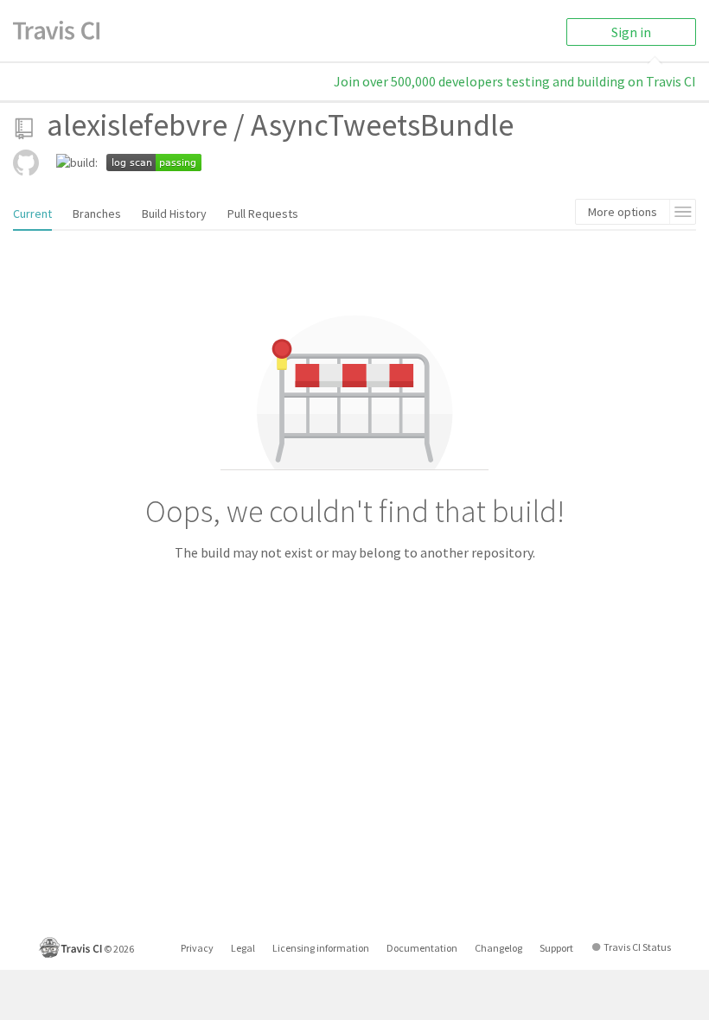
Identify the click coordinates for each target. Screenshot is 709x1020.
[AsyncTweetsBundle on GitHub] (26, 162)
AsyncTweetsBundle (382, 124)
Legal (243, 947)
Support (556, 947)
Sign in (631, 32)
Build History (174, 213)
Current (32, 213)
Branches (97, 213)
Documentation (421, 947)
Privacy (197, 947)
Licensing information (320, 947)
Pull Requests (262, 213)
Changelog (498, 947)
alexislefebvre (137, 124)
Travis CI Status (637, 946)
